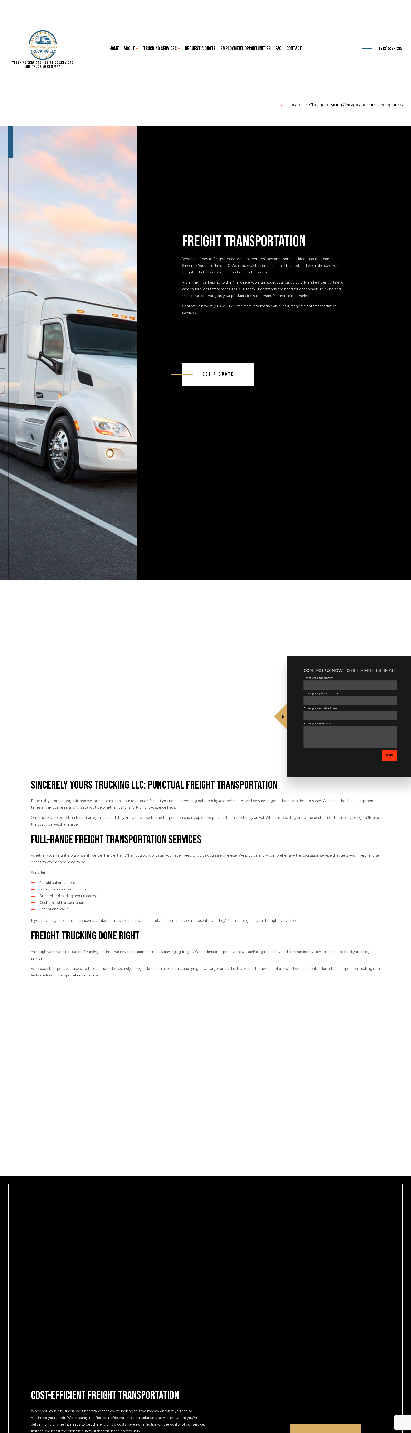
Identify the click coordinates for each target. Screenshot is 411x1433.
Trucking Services (160, 48)
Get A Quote (218, 374)
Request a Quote (200, 48)
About (129, 48)
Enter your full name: (315, 678)
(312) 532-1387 (391, 48)
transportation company (78, 975)
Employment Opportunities (245, 48)
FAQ (278, 48)
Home (114, 48)
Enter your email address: (318, 708)
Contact (294, 48)
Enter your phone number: (319, 693)
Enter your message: (315, 723)
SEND (387, 755)
